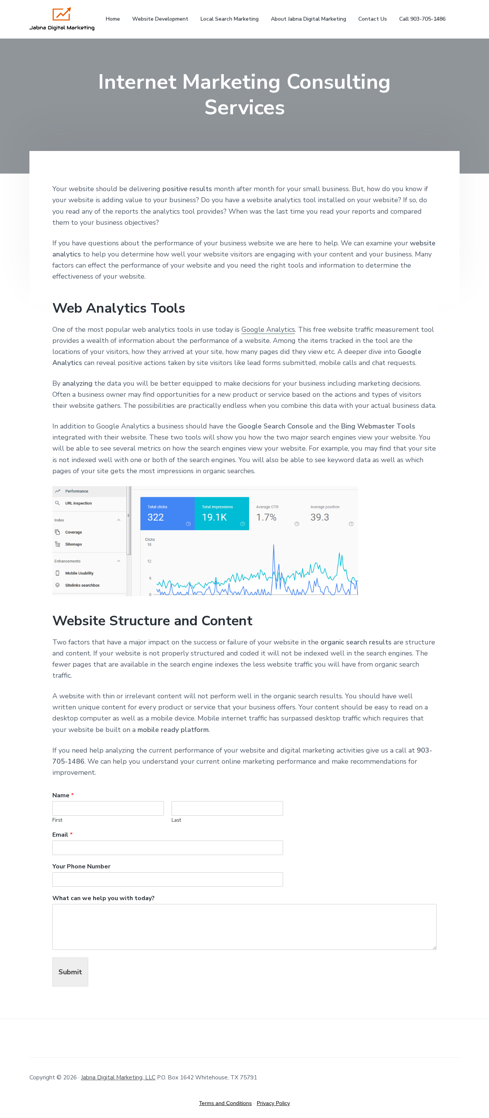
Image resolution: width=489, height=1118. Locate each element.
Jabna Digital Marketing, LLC (118, 1077)
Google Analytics (268, 329)
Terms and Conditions (225, 1103)
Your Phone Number (81, 867)
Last (176, 820)
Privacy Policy (273, 1103)
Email (62, 835)
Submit (70, 972)
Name (63, 796)
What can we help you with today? (103, 898)
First (57, 820)
